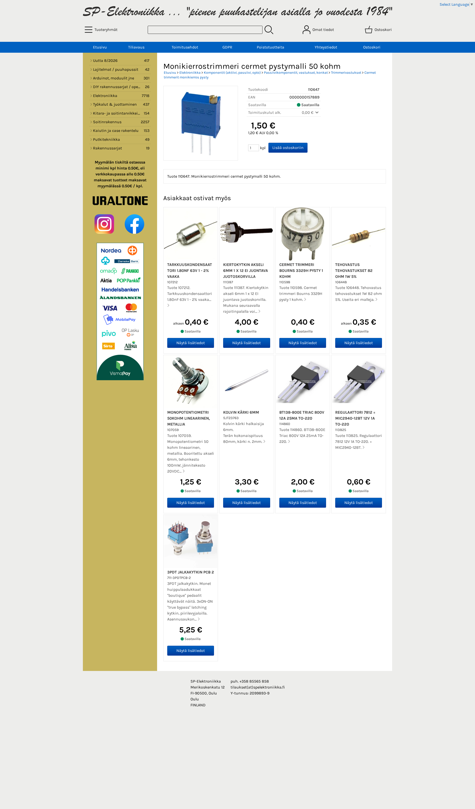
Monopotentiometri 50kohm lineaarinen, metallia (188, 418)
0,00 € (308, 112)
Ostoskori (371, 47)
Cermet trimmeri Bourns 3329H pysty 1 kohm (301, 270)
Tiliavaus (136, 47)
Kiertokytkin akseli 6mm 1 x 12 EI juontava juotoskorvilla (245, 270)
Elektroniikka (190, 73)
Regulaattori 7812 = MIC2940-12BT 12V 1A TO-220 (355, 418)
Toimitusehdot (185, 47)
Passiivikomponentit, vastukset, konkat (296, 73)
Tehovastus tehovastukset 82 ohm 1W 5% (354, 270)
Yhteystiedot (326, 47)
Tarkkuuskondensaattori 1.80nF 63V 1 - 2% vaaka (189, 270)
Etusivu (100, 47)
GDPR (227, 47)
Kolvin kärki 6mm (241, 412)
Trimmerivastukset (346, 73)
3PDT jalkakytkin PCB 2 (190, 572)
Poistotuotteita (270, 47)
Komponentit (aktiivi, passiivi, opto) (232, 73)
